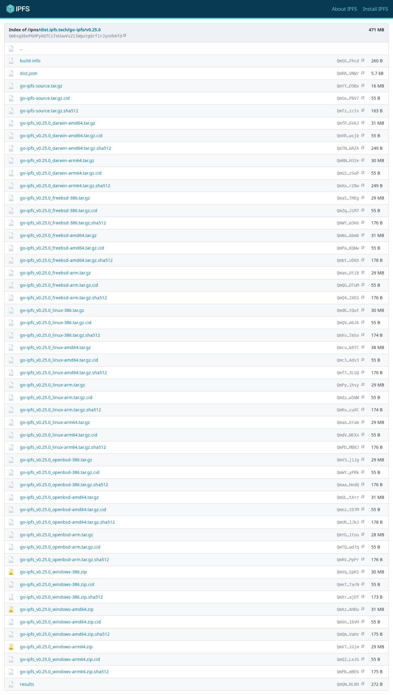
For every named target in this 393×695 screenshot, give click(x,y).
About (344, 9)
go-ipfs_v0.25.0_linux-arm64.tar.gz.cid (58, 435)
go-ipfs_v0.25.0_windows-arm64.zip (56, 647)
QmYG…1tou (348, 534)
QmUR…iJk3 (348, 522)
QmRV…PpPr (348, 559)
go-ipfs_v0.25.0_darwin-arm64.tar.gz (57, 160)
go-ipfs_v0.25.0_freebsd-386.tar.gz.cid (58, 210)
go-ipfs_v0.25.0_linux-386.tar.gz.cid (55, 322)
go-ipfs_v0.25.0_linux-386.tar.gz (52, 310)
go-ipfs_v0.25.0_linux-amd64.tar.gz (55, 347)
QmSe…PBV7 (348, 98)
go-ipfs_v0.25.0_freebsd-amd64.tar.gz (58, 235)
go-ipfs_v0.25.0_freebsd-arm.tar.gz (55, 273)
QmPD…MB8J (348, 447)
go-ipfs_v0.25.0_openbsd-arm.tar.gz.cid (60, 547)
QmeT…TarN (348, 584)
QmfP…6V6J (348, 123)
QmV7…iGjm (348, 646)
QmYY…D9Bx (348, 85)
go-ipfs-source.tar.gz (41, 86)
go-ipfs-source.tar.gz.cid (45, 98)
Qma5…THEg (348, 198)
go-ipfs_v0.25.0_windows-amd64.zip (57, 609)
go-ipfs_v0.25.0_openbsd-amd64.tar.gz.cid (63, 509)
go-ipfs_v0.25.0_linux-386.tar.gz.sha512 (60, 335)
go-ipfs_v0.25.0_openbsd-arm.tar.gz (56, 535)
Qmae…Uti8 (348, 272)
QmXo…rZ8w (348, 185)
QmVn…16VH (348, 621)
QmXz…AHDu (348, 609)
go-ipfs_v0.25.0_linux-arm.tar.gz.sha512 (60, 410)
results (27, 684)
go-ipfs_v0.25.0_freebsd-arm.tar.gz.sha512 (63, 298)
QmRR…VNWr (348, 73)
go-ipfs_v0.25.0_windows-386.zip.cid (57, 584)
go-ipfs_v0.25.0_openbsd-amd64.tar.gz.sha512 (67, 522)
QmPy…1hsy (348, 384)
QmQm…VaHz (348, 634)
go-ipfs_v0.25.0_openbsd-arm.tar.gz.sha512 (64, 559)
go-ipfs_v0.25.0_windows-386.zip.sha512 (61, 597)
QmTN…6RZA (348, 148)
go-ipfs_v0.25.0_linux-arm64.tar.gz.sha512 (63, 447)
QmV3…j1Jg (348, 459)
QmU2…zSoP (348, 173)
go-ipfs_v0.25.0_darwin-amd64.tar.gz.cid (61, 135)
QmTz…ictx (348, 110)
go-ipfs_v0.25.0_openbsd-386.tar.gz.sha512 (64, 484)
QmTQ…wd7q (348, 547)
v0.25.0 (93, 30)
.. (21, 48)
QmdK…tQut (348, 310)
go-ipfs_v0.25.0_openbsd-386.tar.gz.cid (59, 472)
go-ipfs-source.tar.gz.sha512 (49, 111)
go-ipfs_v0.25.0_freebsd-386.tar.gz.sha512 (63, 223)
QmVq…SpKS (348, 571)
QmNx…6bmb (348, 235)
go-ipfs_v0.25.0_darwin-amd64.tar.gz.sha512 (65, 148)
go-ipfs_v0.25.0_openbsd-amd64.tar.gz (59, 497)
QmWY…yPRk (348, 472)
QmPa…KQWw (348, 248)
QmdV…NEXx (348, 435)
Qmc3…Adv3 (348, 360)
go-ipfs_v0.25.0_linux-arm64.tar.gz (55, 422)
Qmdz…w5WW (348, 397)
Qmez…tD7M (348, 509)
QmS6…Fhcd (348, 60)
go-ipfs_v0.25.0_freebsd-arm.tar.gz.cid (59, 285)
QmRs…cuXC (348, 409)
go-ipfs (76, 30)
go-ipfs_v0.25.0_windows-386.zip (53, 572)
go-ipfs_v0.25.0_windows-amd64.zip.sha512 (65, 634)
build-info (30, 61)
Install (375, 9)
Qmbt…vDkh (348, 260)
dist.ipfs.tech (54, 30)
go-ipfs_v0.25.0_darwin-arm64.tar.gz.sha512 (65, 185)
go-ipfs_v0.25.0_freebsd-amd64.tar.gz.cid (62, 248)
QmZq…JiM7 (348, 210)
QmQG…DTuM (348, 285)
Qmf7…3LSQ (348, 372)
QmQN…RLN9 (348, 684)
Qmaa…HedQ (348, 484)
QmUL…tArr (348, 497)
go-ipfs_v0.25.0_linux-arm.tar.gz (52, 385)
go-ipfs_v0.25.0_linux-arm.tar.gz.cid (56, 397)
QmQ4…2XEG (348, 297)
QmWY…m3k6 (348, 222)
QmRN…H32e (348, 160)
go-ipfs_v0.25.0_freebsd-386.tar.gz (55, 198)
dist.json (28, 73)
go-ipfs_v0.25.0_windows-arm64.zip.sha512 (64, 671)
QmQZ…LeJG (348, 659)
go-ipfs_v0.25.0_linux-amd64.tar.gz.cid (59, 360)
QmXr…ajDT (348, 597)
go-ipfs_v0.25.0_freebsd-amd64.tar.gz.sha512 (66, 260)
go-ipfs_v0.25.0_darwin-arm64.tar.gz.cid (61, 173)
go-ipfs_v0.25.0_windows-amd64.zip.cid (60, 622)
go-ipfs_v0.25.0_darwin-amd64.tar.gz (57, 123)
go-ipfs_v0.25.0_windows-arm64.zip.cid (60, 659)
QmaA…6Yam (348, 422)
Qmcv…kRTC (348, 347)
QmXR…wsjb (348, 135)
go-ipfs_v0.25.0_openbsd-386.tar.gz (56, 460)
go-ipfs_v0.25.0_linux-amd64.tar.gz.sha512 (63, 372)
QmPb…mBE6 (348, 671)
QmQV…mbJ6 (348, 322)
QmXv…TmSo (348, 335)
